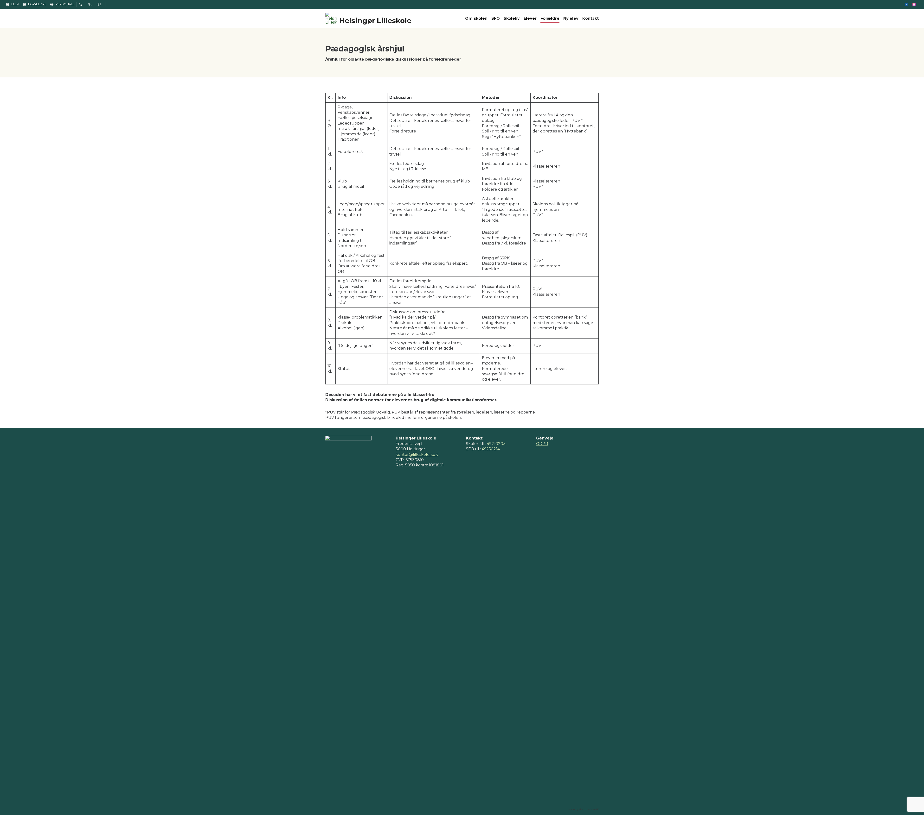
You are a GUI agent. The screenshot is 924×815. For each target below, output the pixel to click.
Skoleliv (512, 18)
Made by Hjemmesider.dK (583, 809)
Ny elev (571, 18)
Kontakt (590, 18)
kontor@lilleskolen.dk (417, 454)
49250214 (491, 449)
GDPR (542, 443)
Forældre (549, 18)
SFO (495, 18)
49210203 (496, 443)
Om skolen (476, 18)
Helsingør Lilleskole (375, 20)
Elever (530, 18)
